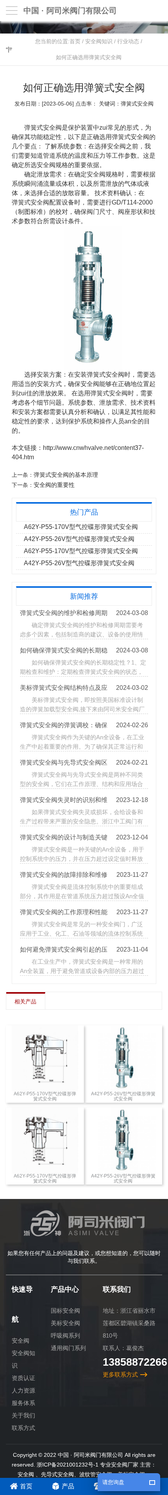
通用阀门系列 (68, 1348)
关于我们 (23, 1415)
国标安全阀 (65, 1310)
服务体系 (23, 1403)
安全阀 (20, 1340)
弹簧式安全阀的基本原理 (66, 474)
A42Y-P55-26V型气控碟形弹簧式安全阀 (79, 539)
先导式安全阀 (57, 1474)
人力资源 (23, 1390)
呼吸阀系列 (65, 1335)
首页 (75, 41)
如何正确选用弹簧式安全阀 (89, 57)
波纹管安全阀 (95, 1474)
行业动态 (128, 41)
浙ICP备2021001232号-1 (67, 1465)
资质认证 (23, 1378)
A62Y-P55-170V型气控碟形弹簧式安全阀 (81, 527)
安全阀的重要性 (54, 484)
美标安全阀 (65, 1323)
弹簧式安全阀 (30, 202)
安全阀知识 (99, 41)
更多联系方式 (120, 1374)
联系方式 (23, 1427)
